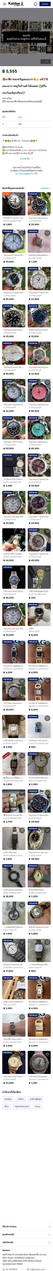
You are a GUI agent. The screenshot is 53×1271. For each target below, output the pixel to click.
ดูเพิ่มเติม (44, 188)
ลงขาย (45, 4)
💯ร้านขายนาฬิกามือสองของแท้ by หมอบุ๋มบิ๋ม (22, 101)
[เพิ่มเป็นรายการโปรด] (22, 195)
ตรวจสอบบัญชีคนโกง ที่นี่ (26, 173)
